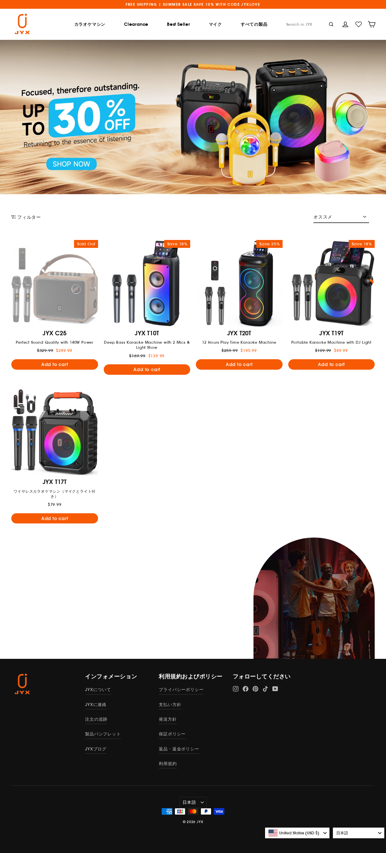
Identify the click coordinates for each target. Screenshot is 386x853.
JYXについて (98, 689)
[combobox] (297, 833)
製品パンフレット (103, 734)
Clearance (136, 24)
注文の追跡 (96, 719)
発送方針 (168, 719)
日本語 (189, 802)
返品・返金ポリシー (179, 749)
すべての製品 (254, 24)
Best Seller (178, 24)
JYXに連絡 (96, 704)
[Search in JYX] (331, 24)
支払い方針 (170, 704)
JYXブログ (96, 749)
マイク (215, 24)
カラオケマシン (90, 24)
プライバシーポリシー (181, 689)
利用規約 (168, 763)
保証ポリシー (172, 734)
